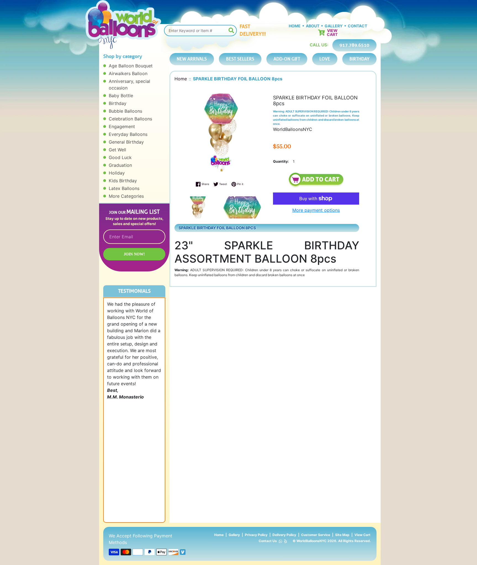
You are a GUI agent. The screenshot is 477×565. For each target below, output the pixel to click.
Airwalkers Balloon (128, 73)
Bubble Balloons (125, 111)
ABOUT (312, 25)
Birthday (117, 103)
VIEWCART (332, 32)
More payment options (316, 210)
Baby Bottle (121, 95)
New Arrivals (192, 59)
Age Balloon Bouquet (131, 65)
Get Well (117, 149)
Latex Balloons (124, 188)
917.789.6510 (354, 45)
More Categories (126, 196)
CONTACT (357, 25)
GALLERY (334, 25)
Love (324, 59)
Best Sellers (240, 59)
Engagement (122, 126)
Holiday (117, 173)
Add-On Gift (287, 59)
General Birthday (126, 142)
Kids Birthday (123, 180)
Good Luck (120, 157)
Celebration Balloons (130, 119)
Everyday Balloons (128, 134)
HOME (295, 25)
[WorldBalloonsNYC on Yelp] (285, 541)
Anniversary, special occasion (129, 84)
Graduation (120, 165)
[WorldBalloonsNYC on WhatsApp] (280, 541)
